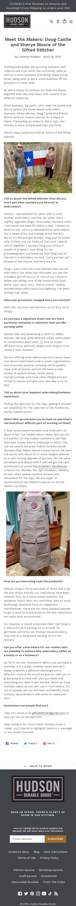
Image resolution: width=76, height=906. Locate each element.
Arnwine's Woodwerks (52, 466)
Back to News (40, 766)
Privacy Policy (49, 857)
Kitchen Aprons (23, 870)
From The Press (54, 882)
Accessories (49, 876)
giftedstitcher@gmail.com (48, 713)
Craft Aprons (27, 876)
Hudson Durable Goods (43, 904)
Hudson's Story (18, 851)
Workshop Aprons (51, 870)
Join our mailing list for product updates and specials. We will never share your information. (38, 829)
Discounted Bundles (25, 882)
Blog (36, 851)
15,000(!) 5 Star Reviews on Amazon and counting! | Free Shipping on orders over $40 (38, 6)
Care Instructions (56, 851)
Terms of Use (26, 857)
